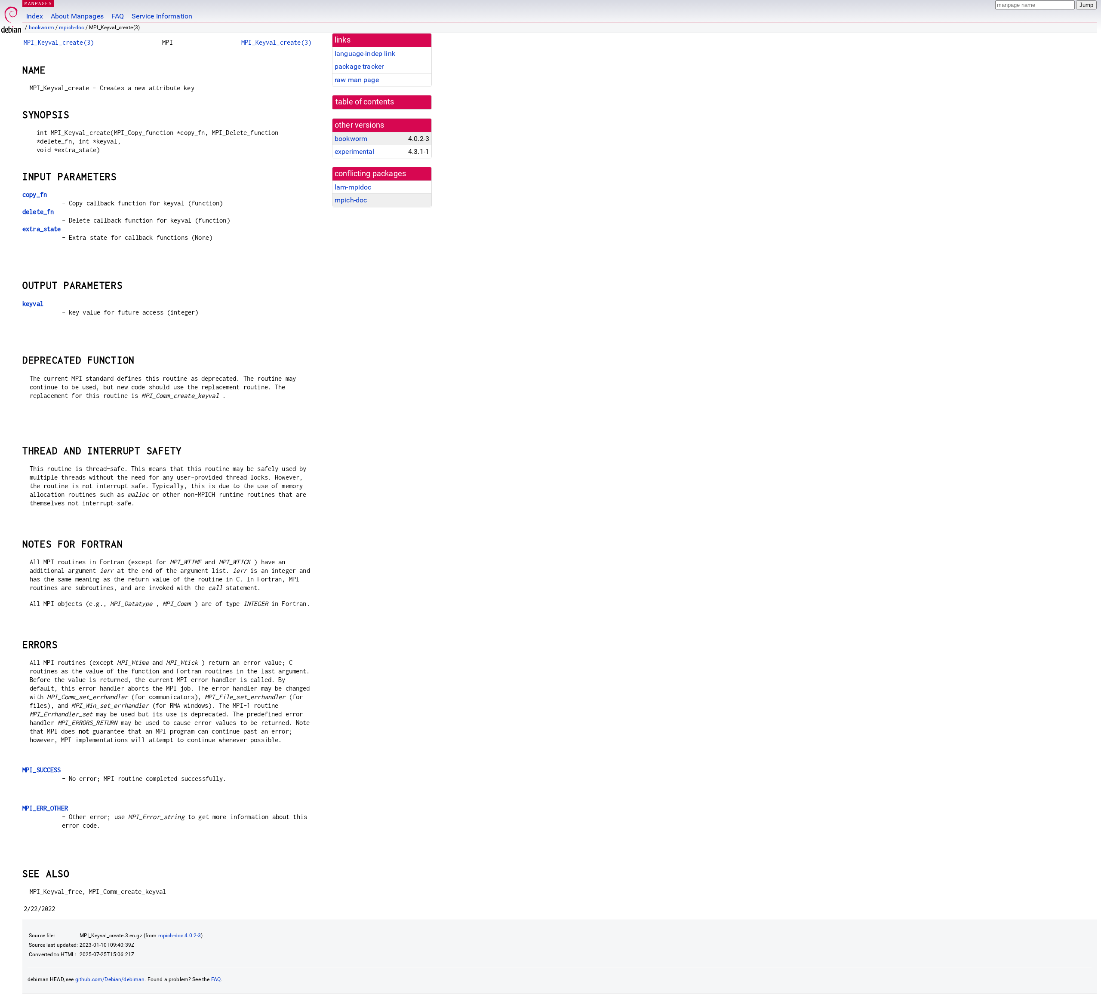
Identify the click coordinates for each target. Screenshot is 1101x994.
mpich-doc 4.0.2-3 (179, 936)
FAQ (117, 16)
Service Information (162, 16)
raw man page (357, 80)
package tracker (359, 66)
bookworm (41, 27)
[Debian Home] (11, 17)
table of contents (364, 102)
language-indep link (365, 53)
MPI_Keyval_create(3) (59, 42)
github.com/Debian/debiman (110, 979)
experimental (355, 151)
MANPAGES (38, 3)
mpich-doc (71, 27)
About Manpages (77, 16)
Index (34, 16)
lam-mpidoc (353, 187)
